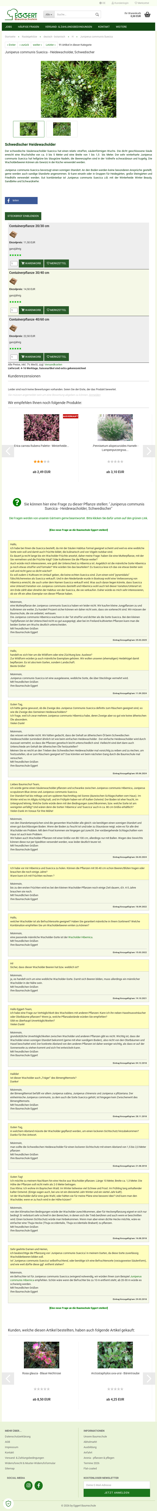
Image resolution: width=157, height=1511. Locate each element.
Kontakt (104, 26)
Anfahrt (88, 1452)
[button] (21, 200)
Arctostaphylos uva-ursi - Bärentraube (115, 1373)
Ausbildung (90, 1447)
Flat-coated (90, 1468)
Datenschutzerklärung (17, 1436)
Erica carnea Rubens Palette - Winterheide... (41, 445)
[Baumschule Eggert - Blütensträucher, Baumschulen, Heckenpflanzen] (21, 14)
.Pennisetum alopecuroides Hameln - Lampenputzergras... (115, 448)
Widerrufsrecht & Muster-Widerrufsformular (30, 1463)
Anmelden (94, 394)
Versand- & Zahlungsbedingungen (68, 26)
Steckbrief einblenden (23, 215)
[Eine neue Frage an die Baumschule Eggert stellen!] (78, 530)
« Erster (11, 44)
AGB (7, 1441)
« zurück (24, 44)
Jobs (8, 26)
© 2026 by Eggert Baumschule (78, 1505)
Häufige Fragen (28, 26)
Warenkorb (33, 263)
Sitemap (10, 1468)
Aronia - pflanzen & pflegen (99, 1457)
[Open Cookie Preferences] (8, 1503)
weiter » (37, 44)
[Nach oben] (146, 1505)
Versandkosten (53, 364)
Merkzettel (143, 3)
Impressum (11, 1447)
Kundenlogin (121, 3)
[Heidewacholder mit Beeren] (78, 88)
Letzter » (51, 44)
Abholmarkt (90, 1441)
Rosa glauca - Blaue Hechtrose (41, 1373)
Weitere (121, 26)
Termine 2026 (91, 1463)
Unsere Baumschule (95, 1436)
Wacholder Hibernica (80, 937)
